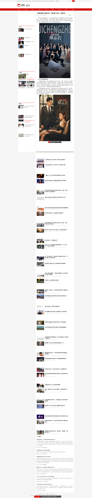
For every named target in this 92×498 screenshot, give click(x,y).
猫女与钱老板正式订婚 (27, 54)
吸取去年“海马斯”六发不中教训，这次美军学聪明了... (56, 229)
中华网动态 (60, 495)
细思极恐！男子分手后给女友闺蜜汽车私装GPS (55, 405)
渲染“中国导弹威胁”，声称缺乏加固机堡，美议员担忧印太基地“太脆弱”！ (56, 273)
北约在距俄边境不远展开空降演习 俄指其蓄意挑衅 (55, 327)
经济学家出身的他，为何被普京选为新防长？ (54, 213)
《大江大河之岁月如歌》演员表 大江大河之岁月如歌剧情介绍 (45, 476)
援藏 (34, 1)
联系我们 (40, 495)
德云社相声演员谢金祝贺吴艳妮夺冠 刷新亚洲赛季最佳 (56, 207)
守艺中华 (47, 1)
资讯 (20, 1)
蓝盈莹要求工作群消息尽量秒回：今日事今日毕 (22, 80)
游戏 (30, 1)
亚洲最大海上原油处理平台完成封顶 (48, 496)
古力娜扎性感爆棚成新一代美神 (29, 41)
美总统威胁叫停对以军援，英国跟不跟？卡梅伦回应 (56, 311)
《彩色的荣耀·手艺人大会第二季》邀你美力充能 (55, 164)
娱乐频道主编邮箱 (52, 494)
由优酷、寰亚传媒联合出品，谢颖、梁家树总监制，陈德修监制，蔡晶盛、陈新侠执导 (50, 451)
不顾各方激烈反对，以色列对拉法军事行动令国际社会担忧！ (56, 421)
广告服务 (36, 495)
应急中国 (50, 1)
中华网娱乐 (44, 15)
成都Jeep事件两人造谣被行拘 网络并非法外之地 (55, 197)
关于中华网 (31, 495)
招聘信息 (44, 495)
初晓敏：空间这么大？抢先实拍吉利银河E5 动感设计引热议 (56, 290)
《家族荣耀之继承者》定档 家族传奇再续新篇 (43, 450)
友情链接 (56, 495)
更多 (73, 9)
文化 (32, 1)
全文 (53, 142)
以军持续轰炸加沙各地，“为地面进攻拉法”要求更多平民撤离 (56, 400)
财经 (24, 1)
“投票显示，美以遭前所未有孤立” (52, 280)
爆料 (53, 9)
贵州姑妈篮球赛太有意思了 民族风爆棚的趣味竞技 (55, 358)
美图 (59, 9)
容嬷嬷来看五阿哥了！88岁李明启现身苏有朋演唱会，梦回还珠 (56, 353)
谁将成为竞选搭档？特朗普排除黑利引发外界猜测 (55, 180)
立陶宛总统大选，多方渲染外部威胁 (52, 384)
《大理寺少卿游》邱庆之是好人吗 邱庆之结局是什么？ (44, 484)
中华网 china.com (21, 5)
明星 (19, 9)
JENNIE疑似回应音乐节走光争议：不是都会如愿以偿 (22, 87)
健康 (38, 1)
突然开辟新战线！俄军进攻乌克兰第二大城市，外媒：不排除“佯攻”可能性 (56, 223)
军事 (22, 1)
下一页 (60, 142)
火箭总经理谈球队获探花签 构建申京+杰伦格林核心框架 (56, 374)
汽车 (28, 1)
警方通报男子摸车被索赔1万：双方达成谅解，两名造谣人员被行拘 (56, 337)
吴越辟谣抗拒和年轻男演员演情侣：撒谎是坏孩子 (30, 87)
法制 (44, 1)
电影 (26, 9)
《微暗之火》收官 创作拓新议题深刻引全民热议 (55, 175)
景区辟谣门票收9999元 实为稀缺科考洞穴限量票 (55, 263)
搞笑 (66, 9)
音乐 (39, 9)
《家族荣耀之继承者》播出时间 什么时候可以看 (43, 456)
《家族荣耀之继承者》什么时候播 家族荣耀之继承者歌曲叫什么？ (46, 439)
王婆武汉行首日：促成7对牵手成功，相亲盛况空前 (55, 369)
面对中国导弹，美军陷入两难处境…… (53, 306)
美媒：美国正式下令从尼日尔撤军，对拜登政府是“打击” (56, 389)
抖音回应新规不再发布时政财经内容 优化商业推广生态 (56, 416)
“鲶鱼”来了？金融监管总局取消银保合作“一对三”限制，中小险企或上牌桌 (56, 245)
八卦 (46, 9)
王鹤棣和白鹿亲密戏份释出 (28, 28)
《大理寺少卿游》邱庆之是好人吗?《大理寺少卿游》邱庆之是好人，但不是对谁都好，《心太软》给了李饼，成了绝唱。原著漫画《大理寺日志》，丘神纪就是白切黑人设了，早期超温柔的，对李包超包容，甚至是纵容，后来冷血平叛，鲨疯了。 (54, 487)
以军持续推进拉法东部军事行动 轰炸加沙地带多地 (55, 295)
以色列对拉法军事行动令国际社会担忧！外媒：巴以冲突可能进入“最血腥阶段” (56, 191)
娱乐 (26, 1)
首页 (18, 1)
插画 (36, 1)
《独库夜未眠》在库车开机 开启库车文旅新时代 (55, 159)
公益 (40, 1)
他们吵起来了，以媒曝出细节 (51, 240)
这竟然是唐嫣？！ (27, 45)
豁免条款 (52, 495)
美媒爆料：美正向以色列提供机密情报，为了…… (55, 342)
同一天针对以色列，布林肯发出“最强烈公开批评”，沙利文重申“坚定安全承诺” (56, 257)
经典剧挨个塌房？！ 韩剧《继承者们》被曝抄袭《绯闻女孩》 (45, 467)
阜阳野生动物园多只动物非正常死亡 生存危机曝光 (55, 322)
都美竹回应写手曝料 (27, 37)
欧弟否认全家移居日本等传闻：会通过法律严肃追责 (30, 80)
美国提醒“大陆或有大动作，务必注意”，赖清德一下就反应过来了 (56, 431)
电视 (32, 9)
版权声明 (48, 495)
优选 (42, 1)
